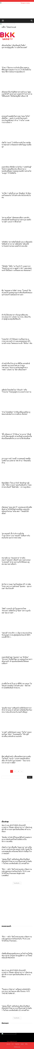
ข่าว (13, 1044)
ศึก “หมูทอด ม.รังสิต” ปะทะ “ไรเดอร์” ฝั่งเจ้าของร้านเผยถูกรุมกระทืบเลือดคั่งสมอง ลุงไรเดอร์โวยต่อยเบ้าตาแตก (17, 293)
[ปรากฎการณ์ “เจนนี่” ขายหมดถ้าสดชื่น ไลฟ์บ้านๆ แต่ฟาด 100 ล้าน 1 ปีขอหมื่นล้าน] (17, 450)
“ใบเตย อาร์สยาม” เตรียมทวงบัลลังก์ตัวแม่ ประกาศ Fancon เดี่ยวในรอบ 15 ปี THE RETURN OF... (16, 991)
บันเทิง (22, 1044)
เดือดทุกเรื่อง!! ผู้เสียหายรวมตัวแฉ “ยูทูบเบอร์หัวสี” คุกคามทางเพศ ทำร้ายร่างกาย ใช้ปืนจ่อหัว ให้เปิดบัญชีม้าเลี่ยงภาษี (17, 94)
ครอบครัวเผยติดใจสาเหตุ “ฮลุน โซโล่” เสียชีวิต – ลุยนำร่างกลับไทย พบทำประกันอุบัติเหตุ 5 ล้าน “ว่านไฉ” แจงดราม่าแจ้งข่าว (16, 119)
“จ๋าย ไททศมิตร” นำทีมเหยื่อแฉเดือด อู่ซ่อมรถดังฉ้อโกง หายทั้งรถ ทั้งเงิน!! (16, 413)
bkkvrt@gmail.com (12, 1041)
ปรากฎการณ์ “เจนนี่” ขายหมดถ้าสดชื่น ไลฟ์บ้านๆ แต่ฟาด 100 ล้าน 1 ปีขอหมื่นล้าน (16, 461)
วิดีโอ (26, 1044)
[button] (2, 20)
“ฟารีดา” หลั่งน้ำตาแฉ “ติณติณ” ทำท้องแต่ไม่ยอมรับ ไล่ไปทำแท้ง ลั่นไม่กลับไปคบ (16, 195)
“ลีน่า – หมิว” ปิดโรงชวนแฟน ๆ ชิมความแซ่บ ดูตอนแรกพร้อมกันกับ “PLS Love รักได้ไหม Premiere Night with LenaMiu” (17, 872)
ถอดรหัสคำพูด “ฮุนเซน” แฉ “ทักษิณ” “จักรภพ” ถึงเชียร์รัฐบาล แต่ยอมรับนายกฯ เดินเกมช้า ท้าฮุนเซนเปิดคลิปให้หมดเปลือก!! (17, 660)
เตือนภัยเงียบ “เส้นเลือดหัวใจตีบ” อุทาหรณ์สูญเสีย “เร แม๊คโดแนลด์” (15, 46)
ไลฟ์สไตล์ (17, 1044)
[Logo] (7, 24)
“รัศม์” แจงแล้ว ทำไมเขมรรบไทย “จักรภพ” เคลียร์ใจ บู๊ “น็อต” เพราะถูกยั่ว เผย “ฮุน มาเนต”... (16, 611)
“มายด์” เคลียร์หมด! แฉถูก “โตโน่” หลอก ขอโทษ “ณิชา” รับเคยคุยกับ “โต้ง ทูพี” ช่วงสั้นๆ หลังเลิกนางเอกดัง (17, 734)
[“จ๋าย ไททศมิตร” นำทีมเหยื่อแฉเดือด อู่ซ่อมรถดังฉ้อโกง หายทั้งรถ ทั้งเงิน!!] (17, 403)
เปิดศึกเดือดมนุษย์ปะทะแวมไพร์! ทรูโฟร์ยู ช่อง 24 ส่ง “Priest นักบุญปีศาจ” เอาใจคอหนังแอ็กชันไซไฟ (17, 956)
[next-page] (21, 771)
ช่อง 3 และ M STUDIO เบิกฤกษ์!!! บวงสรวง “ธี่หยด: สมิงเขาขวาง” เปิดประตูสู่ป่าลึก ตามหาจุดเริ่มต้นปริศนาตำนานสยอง (17, 828)
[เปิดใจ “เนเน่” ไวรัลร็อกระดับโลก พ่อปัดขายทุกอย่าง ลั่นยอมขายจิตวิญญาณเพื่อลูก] (17, 134)
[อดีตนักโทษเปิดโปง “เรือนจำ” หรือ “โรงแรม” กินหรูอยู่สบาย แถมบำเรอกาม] (17, 381)
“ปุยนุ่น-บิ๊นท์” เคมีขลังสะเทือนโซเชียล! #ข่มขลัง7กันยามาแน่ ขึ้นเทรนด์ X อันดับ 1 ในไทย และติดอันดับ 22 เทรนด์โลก (17, 861)
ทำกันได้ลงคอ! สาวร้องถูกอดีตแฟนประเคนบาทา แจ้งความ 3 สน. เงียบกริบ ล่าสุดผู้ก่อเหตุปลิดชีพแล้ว (16, 317)
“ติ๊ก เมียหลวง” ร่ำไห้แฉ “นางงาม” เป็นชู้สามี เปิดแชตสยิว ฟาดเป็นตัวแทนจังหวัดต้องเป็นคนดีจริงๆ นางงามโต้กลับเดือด (17, 436)
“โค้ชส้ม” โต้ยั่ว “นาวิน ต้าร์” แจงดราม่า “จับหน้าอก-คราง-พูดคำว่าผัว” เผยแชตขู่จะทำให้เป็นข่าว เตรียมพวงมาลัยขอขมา (17, 268)
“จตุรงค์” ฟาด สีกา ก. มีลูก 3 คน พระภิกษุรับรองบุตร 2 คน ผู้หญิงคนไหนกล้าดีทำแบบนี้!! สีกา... (17, 635)
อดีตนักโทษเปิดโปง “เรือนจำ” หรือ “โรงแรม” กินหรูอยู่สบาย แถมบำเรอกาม (16, 391)
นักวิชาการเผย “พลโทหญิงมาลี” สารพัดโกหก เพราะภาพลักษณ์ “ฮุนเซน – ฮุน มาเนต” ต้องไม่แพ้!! (17, 586)
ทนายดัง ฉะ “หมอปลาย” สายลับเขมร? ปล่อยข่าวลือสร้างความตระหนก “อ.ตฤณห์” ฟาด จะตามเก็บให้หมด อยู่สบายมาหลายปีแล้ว (16, 561)
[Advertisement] (17, 800)
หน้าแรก (8, 1044)
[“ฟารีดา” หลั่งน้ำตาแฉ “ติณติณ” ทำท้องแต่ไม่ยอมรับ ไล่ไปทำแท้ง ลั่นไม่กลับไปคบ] (17, 184)
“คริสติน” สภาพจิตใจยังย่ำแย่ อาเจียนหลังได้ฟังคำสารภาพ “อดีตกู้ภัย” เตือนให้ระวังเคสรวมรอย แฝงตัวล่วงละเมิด (17, 244)
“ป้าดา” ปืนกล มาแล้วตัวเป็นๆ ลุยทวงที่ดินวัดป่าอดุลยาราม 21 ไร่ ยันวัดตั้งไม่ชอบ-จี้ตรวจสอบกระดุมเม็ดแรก (16, 70)
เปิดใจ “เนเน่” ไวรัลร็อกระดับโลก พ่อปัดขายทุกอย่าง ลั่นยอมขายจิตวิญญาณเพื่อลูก (16, 145)
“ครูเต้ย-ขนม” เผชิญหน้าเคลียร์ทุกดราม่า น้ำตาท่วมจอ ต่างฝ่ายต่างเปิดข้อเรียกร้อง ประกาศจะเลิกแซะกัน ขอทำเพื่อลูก (17, 710)
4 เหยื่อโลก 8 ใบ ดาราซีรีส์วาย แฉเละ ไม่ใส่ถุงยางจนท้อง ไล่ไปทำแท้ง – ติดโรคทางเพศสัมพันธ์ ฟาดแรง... (17, 686)
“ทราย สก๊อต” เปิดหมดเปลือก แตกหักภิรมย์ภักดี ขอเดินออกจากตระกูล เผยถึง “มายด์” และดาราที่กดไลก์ (16, 220)
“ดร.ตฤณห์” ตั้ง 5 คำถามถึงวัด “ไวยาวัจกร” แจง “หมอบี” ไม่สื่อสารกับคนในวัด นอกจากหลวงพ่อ (16, 536)
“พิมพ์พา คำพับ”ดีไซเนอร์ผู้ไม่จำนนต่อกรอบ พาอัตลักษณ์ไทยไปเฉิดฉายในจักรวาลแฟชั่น (17, 839)
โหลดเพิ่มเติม (16, 883)
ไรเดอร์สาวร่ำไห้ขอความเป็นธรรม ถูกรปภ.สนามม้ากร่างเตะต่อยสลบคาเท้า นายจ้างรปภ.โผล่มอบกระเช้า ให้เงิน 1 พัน (17, 341)
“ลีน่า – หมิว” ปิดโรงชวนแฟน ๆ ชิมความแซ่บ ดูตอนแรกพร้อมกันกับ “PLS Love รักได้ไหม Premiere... (17, 939)
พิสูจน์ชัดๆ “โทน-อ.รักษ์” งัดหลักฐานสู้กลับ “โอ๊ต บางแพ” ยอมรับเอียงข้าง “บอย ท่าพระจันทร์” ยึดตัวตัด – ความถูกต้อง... (16, 485)
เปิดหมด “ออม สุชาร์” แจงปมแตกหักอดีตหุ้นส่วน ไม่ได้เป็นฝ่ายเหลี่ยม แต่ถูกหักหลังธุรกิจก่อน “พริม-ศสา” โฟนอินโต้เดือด (17, 510)
